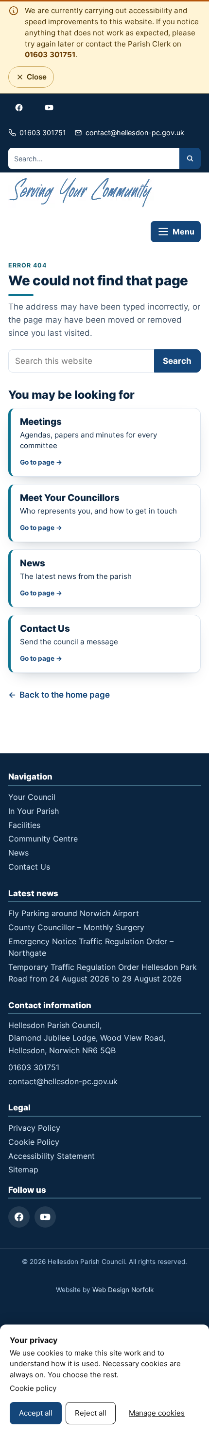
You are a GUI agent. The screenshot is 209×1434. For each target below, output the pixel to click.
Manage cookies (157, 1413)
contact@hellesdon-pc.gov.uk (63, 1081)
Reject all (90, 1413)
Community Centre (43, 838)
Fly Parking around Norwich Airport (73, 913)
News (18, 852)
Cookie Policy (33, 1142)
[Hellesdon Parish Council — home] (81, 194)
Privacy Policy (34, 1128)
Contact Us (29, 867)
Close (34, 79)
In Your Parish (33, 811)
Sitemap (23, 1169)
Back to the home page (64, 695)
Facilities (24, 825)
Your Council (31, 797)
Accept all (35, 1413)
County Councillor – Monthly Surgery (76, 927)
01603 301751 (50, 54)
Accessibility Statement (51, 1156)
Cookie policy (33, 1388)
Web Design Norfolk (123, 1290)
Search (177, 361)
